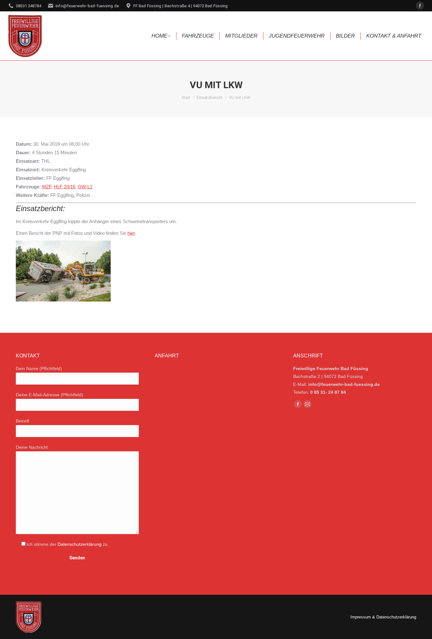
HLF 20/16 (64, 186)
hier (131, 233)
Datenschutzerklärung (80, 544)
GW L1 (85, 186)
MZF (46, 186)
